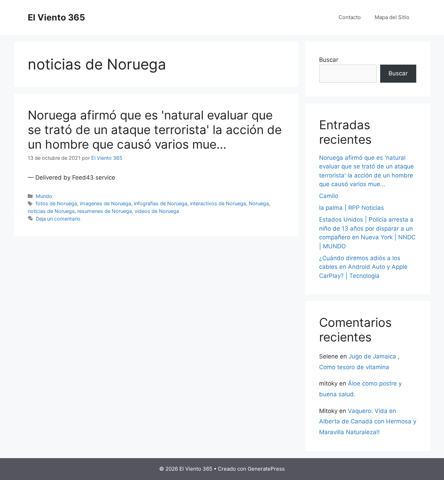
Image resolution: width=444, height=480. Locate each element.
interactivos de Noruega (218, 203)
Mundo (44, 196)
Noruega (259, 203)
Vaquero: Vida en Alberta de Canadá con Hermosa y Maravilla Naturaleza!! (367, 421)
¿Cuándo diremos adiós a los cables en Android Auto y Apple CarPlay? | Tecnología (363, 267)
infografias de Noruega (160, 203)
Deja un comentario (58, 219)
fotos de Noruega (56, 203)
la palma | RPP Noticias (351, 207)
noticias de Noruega (51, 211)
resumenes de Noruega (104, 211)
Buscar (328, 59)
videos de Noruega (157, 211)
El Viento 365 (56, 17)
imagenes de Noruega (105, 203)
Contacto (350, 17)
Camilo (328, 195)
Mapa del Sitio (392, 17)
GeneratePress (266, 468)
